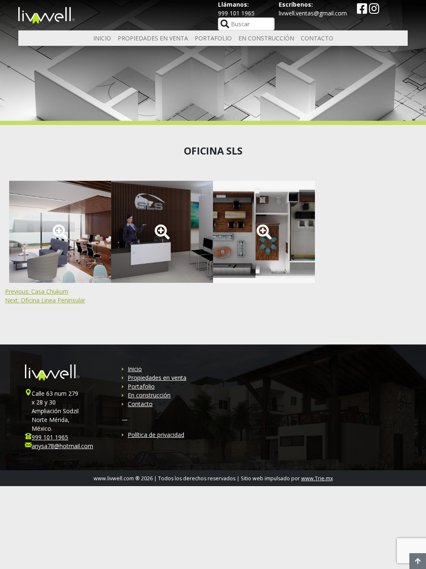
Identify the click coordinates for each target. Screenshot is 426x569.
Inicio (102, 38)
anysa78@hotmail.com (62, 446)
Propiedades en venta (153, 38)
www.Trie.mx (317, 478)
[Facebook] (363, 11)
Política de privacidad (156, 435)
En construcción (266, 38)
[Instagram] (374, 11)
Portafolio (213, 38)
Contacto (317, 38)
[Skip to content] (417, 561)
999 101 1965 (50, 437)
